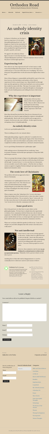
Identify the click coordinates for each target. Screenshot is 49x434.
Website (4, 335)
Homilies (35, 379)
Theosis (33, 270)
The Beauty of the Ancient (37, 268)
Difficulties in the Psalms (9, 354)
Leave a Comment (32, 24)
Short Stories (36, 395)
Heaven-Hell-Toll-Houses (39, 376)
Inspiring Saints (37, 382)
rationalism (40, 277)
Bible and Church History (36, 267)
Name (4, 325)
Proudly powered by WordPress (16, 430)
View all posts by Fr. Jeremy (15, 276)
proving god (39, 276)
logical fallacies (37, 273)
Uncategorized (36, 415)
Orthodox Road (24, 5)
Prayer (34, 393)
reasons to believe (35, 278)
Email (4, 330)
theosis (41, 278)
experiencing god (35, 271)
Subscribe (10, 12)
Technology (36, 403)
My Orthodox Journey (38, 387)
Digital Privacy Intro (27, 12)
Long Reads (36, 384)
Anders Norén (37, 430)
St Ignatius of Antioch (41, 354)
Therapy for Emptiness (39, 413)
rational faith (34, 277)
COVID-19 (35, 374)
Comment (5, 302)
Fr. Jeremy (24, 24)
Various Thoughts (37, 418)
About (3, 12)
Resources (38, 12)
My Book (17, 12)
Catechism (35, 371)
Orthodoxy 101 (36, 390)
